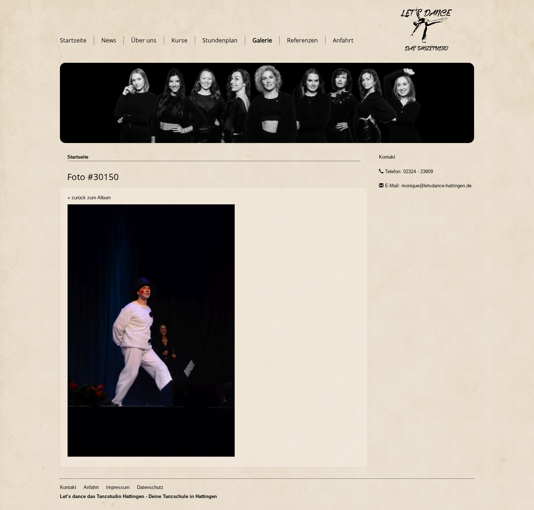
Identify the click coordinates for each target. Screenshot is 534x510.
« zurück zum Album (89, 197)
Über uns (144, 40)
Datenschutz (150, 487)
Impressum (118, 487)
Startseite (73, 40)
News (108, 40)
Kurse (179, 40)
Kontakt (387, 157)
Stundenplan (220, 40)
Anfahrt (343, 40)
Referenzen (302, 40)
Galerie (262, 40)
